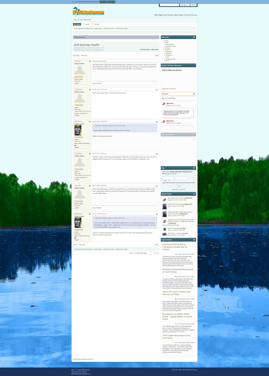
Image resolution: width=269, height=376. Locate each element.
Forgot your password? (178, 189)
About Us (168, 50)
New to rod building (174, 228)
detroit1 (78, 61)
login (168, 174)
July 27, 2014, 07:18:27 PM (99, 214)
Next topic (154, 49)
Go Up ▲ (195, 369)
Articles (167, 48)
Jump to (131, 253)
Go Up (75, 244)
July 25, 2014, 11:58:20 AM (99, 121)
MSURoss (78, 121)
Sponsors (169, 53)
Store (167, 61)
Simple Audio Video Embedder (79, 371)
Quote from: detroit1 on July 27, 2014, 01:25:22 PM (109, 218)
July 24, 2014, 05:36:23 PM (99, 61)
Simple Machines (85, 369)
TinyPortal (174, 369)
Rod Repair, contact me (175, 233)
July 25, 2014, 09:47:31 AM (99, 89)
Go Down (76, 55)
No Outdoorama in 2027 (175, 198)
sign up (174, 174)
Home (166, 41)
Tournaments (170, 44)
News (167, 43)
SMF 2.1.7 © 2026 (76, 369)
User (163, 168)
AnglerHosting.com (87, 359)
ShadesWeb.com (85, 374)
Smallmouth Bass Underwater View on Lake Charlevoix (180, 213)
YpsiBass (78, 89)
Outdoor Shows (171, 46)
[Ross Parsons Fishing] (75, 145)
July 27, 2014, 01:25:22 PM (99, 185)
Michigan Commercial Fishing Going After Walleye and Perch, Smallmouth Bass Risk (181, 220)
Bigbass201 (188, 204)
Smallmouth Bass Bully (175, 204)
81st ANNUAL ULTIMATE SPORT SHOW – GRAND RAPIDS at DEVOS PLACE (177, 317)
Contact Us (169, 55)
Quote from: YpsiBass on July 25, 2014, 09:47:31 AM (110, 126)
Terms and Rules (186, 369)
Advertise (169, 52)
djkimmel (169, 103)
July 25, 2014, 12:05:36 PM (99, 153)
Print (156, 55)
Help (180, 369)
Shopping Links (170, 59)
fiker (184, 228)
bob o (186, 233)
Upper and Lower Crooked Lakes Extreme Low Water (177, 292)
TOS (167, 57)
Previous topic (145, 49)
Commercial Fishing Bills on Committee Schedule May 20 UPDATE (175, 247)
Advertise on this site (169, 89)
